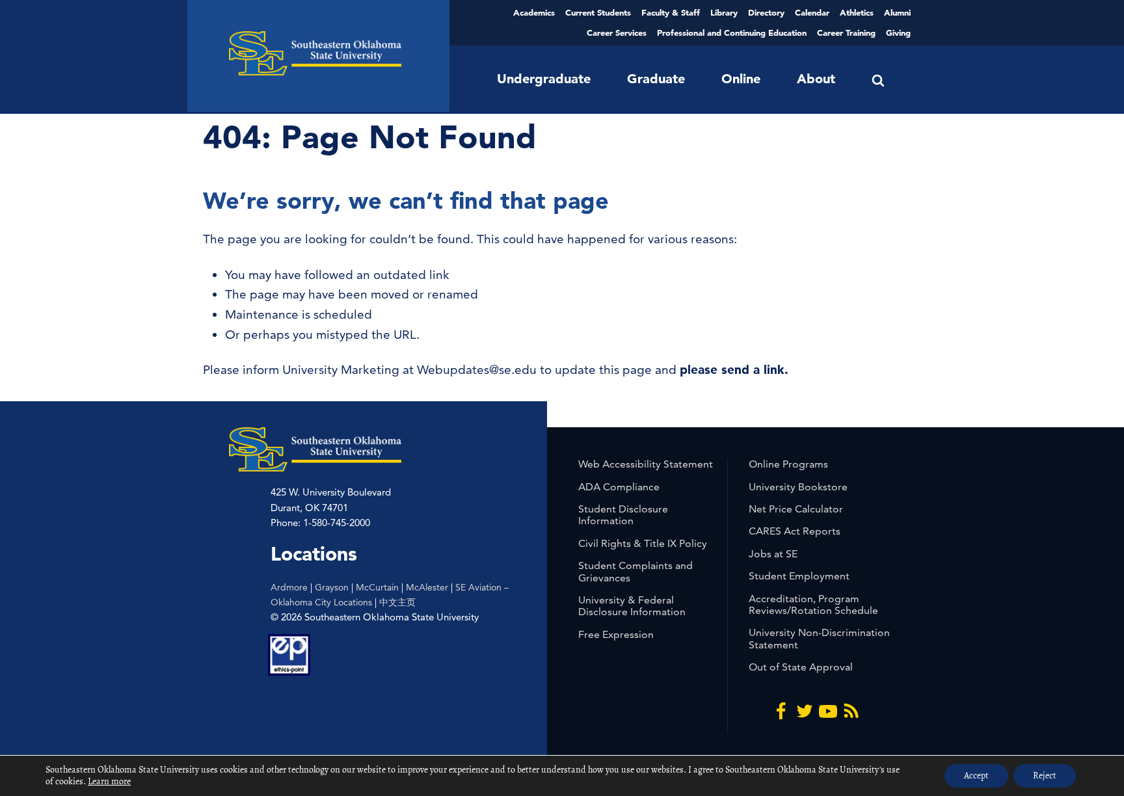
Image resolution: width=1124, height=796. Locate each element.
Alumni (897, 12)
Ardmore (289, 587)
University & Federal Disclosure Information (632, 606)
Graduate (656, 78)
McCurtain (377, 587)
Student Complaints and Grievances (635, 571)
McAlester (427, 587)
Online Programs (788, 464)
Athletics (857, 12)
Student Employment (799, 576)
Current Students (598, 12)
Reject (1044, 775)
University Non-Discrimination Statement (819, 638)
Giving (898, 32)
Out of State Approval (801, 667)
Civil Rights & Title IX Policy (642, 543)
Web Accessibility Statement (645, 464)
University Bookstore (798, 487)
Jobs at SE (773, 554)
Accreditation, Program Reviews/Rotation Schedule (813, 604)
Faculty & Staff (670, 12)
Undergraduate (544, 78)
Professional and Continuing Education (732, 32)
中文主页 (397, 602)
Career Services (617, 32)
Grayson (332, 587)
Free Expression (616, 634)
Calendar (812, 12)
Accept (976, 775)
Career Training (846, 32)
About (816, 78)
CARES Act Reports (794, 531)
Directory (766, 12)
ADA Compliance (619, 487)
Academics (534, 12)
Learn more (109, 781)
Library (724, 12)
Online (740, 78)
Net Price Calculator (796, 509)
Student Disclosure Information (623, 515)
